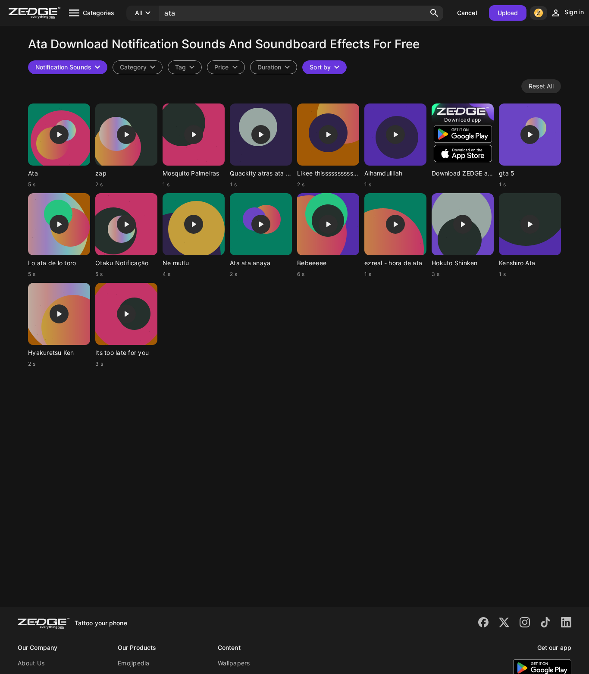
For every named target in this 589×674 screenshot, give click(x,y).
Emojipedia (134, 663)
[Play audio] (59, 134)
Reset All (541, 86)
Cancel (467, 12)
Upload (508, 12)
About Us (31, 663)
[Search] (434, 13)
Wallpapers (234, 663)
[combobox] (185, 67)
